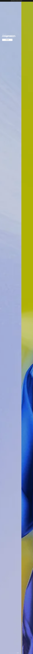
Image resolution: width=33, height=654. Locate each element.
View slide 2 (13, 652)
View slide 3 (15, 652)
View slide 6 (23, 652)
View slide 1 (10, 652)
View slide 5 (20, 652)
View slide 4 (18, 652)
